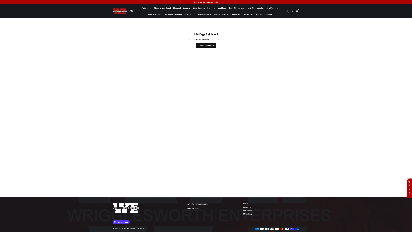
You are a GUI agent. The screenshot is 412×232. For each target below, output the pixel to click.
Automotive (146, 8)
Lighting (268, 14)
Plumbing (211, 8)
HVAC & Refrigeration (255, 8)
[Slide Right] (238, 2)
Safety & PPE (189, 14)
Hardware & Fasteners (173, 14)
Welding (259, 14)
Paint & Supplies (154, 14)
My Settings (248, 214)
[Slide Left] (173, 2)
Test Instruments (204, 14)
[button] (287, 11)
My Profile (247, 207)
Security (186, 8)
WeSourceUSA (124, 229)
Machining (222, 8)
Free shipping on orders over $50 (206, 2)
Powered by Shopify (137, 229)
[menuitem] (256, 207)
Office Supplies (198, 8)
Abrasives (236, 14)
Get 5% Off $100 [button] (409, 189)
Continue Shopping (205, 45)
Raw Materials (272, 8)
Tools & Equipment (236, 8)
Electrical (177, 8)
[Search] (287, 11)
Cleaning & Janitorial (162, 8)
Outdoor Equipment (221, 14)
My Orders (247, 211)
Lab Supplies (248, 14)
